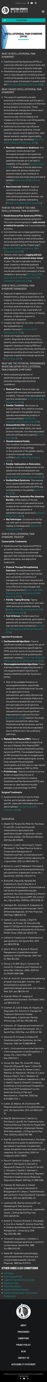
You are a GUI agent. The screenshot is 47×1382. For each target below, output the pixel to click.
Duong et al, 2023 (14, 402)
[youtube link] (31, 3)
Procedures (23, 1331)
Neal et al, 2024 (13, 593)
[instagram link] (35, 3)
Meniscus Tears (11, 1283)
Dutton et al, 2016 (31, 277)
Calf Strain (9, 1273)
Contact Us (23, 1358)
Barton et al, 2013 (33, 203)
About (23, 1325)
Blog (23, 1351)
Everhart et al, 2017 (18, 660)
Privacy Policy (23, 1344)
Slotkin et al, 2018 (30, 421)
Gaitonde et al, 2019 (32, 84)
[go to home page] (15, 9)
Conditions (23, 1338)
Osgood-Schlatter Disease (16, 1289)
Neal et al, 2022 (13, 596)
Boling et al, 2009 (22, 180)
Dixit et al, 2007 (15, 84)
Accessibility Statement (23, 1364)
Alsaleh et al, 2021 (15, 203)
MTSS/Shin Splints (12, 1286)
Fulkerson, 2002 (11, 810)
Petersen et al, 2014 (15, 612)
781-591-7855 (22, 20)
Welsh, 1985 (20, 457)
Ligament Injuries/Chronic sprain (19, 1279)
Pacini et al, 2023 (13, 358)
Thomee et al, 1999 (29, 248)
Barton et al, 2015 (34, 590)
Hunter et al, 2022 (35, 399)
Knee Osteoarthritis (13, 1276)
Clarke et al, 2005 (15, 717)
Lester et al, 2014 (35, 477)
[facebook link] (27, 3)
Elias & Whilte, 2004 (16, 477)
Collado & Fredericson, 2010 (23, 142)
